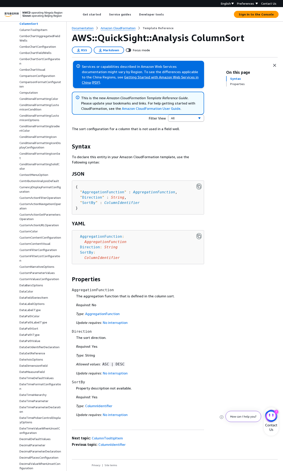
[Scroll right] (167, 14)
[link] (158, 28)
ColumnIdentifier (122, 203)
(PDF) (96, 82)
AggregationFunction (154, 192)
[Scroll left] (79, 14)
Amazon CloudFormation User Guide (151, 108)
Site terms (111, 465)
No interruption (115, 322)
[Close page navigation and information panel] (275, 65)
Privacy (96, 465)
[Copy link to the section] (68, 146)
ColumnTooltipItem (107, 438)
